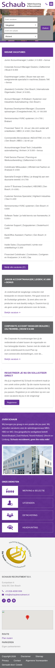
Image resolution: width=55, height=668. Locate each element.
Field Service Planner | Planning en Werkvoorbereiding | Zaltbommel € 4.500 (22, 159)
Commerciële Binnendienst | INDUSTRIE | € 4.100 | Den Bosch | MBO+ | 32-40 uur (27, 139)
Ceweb (19, 664)
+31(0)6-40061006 (13, 591)
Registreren (12, 402)
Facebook (4, 600)
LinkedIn (9, 600)
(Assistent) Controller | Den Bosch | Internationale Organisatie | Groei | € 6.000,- (26, 91)
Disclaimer (26, 656)
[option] (27, 460)
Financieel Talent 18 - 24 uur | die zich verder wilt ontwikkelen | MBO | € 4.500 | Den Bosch (26, 129)
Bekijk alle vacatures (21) (15, 267)
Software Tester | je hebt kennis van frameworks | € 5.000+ (27, 217)
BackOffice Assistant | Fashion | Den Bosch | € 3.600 (25, 236)
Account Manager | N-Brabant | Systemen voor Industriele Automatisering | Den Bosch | (25, 100)
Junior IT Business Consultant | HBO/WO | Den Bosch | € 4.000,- (25, 188)
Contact (17, 660)
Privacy (5, 660)
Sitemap (39, 656)
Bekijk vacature (11, 312)
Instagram (14, 600)
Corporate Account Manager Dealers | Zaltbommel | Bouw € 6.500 (27, 68)
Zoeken (45, 28)
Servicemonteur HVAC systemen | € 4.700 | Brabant (23, 120)
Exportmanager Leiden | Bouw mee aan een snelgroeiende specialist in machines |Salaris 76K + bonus (27, 79)
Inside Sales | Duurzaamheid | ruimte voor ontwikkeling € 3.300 (23, 246)
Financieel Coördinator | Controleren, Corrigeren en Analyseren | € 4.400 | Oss (26, 256)
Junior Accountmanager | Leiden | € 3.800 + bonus (27, 60)
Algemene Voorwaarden (37, 660)
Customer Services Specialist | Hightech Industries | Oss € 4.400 (27, 197)
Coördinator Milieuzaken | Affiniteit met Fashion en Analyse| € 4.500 (27, 168)
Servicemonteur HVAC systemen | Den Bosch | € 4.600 (26, 207)
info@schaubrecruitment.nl (17, 594)
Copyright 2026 (9, 656)
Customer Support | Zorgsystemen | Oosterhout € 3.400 (26, 227)
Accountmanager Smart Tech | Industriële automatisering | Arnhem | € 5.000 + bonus (23, 149)
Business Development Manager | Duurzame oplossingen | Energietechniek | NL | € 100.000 (25, 110)
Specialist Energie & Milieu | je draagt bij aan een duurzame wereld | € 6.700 (26, 178)
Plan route (7, 638)
